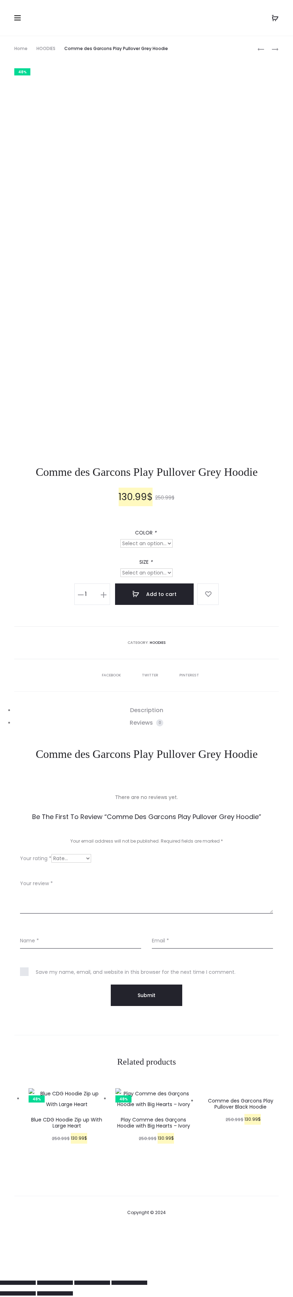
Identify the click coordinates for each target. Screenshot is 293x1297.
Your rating (35, 858)
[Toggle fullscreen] (92, 1283)
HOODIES (45, 48)
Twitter (150, 675)
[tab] (146, 710)
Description (146, 710)
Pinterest (189, 675)
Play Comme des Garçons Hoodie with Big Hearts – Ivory (153, 1122)
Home (21, 48)
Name (29, 940)
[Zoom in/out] (129, 1283)
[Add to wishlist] (208, 594)
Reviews (145, 723)
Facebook (112, 675)
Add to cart (161, 594)
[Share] (55, 1283)
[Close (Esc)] (18, 1283)
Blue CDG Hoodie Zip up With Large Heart (66, 1122)
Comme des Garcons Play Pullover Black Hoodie (240, 1103)
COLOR (146, 532)
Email (160, 940)
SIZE (146, 562)
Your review (36, 883)
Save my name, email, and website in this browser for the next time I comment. (135, 972)
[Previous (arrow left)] (18, 1293)
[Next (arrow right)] (55, 1293)
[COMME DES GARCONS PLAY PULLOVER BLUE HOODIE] (260, 49)
